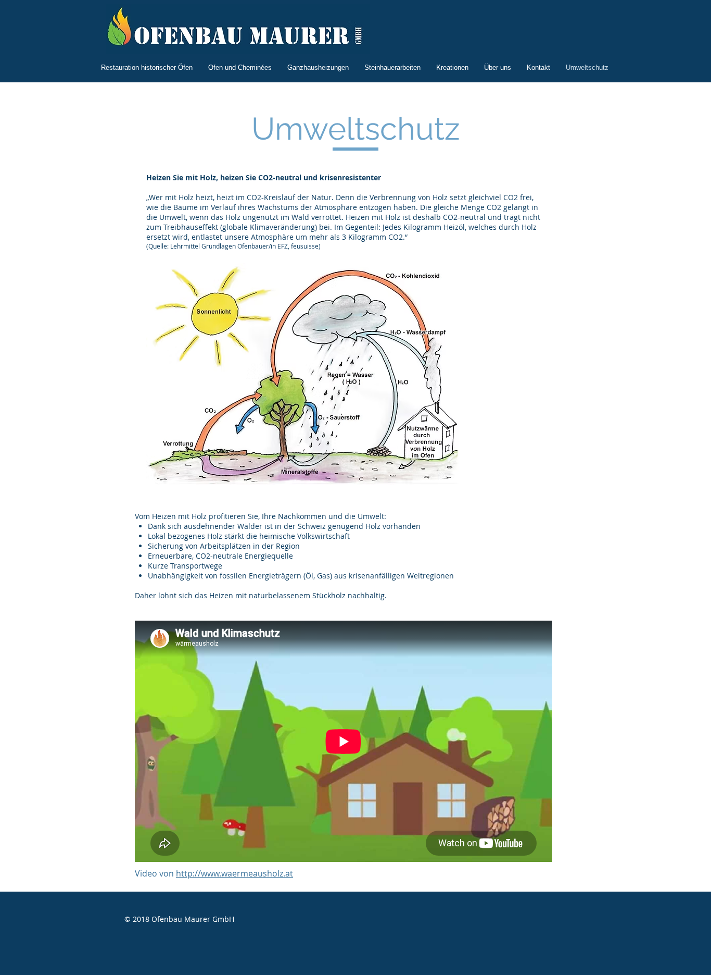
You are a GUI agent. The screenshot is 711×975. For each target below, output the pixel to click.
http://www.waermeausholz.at (234, 873)
